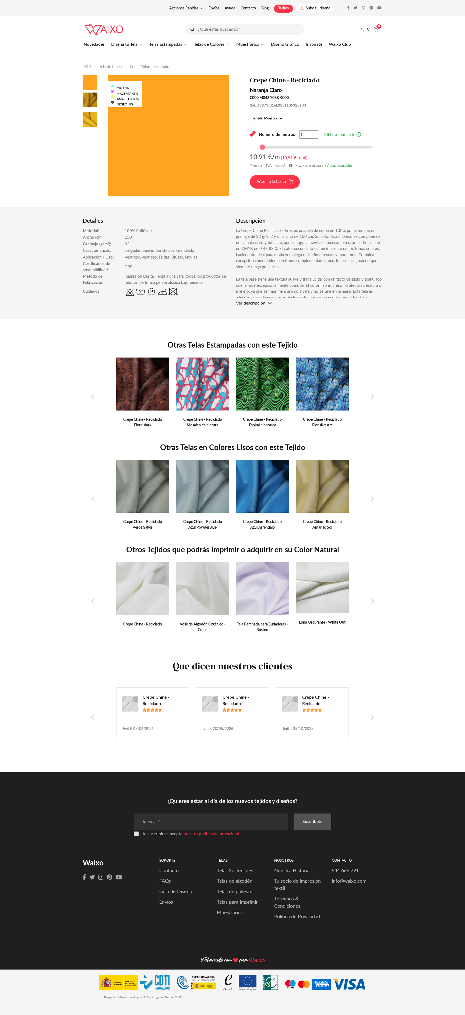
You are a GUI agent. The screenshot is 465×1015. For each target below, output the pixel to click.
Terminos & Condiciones (287, 903)
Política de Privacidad (297, 916)
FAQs (165, 881)
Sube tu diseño (318, 8)
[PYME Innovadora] (199, 984)
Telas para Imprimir (237, 902)
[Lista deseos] (369, 29)
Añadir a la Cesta (271, 182)
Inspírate (314, 44)
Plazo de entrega (324, 166)
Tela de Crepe (111, 67)
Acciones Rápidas (183, 8)
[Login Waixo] (362, 29)
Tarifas (283, 8)
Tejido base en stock (339, 135)
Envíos (214, 8)
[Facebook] (84, 877)
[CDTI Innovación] (137, 984)
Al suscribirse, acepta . (191, 834)
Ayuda (230, 8)
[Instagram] (100, 877)
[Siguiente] (372, 396)
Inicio (87, 66)
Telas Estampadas (165, 44)
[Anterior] (93, 396)
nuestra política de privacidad (211, 834)
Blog (265, 8)
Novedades (94, 44)
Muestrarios (247, 44)
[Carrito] (376, 29)
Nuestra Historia (291, 870)
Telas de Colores (209, 44)
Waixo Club (340, 44)
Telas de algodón (234, 881)
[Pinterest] (109, 877)
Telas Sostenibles (235, 870)
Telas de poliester (235, 891)
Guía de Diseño (175, 891)
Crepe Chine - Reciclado (156, 700)
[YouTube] (118, 877)
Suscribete (312, 821)
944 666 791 (345, 870)
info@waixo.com (349, 881)
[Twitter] (92, 877)
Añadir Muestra (265, 118)
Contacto (248, 8)
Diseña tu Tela (124, 44)
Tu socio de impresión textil (297, 885)
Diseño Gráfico (285, 44)
